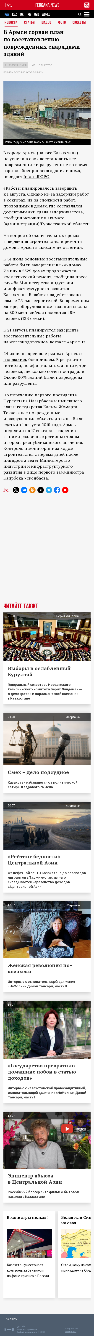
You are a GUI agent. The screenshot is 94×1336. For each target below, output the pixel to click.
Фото (62, 23)
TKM (28, 14)
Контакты (11, 1318)
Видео (46, 23)
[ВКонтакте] (24, 490)
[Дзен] (40, 490)
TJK (22, 14)
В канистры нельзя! (27, 1217)
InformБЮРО (37, 176)
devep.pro (70, 1331)
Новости (11, 23)
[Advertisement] (47, 551)
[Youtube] (65, 490)
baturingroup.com (27, 1332)
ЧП (33, 65)
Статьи (29, 23)
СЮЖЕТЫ (79, 23)
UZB (36, 14)
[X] (16, 490)
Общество (45, 65)
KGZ (14, 14)
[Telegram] (49, 490)
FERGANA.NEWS (47, 5)
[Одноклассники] (32, 490)
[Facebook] (57, 490)
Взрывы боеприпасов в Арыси (23, 72)
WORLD (46, 14)
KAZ (7, 14)
